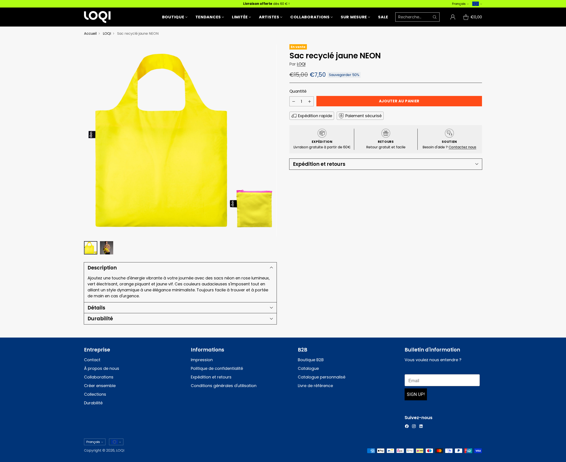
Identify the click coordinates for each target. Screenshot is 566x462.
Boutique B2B (311, 360)
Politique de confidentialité (217, 368)
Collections (95, 394)
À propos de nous (101, 368)
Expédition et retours (211, 377)
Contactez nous (462, 147)
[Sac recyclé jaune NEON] (180, 140)
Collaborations (98, 377)
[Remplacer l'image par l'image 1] (90, 247)
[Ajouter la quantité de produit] (310, 101)
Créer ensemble (100, 385)
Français (459, 3)
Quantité (297, 91)
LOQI (107, 33)
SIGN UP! (416, 394)
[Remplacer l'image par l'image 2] (106, 247)
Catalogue (308, 368)
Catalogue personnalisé (321, 377)
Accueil (90, 33)
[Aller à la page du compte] (453, 17)
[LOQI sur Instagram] (414, 427)
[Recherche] (435, 17)
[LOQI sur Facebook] (406, 427)
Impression (202, 360)
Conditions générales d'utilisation (223, 385)
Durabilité (93, 403)
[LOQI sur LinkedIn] (421, 427)
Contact (92, 360)
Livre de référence (315, 385)
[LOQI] (97, 17)
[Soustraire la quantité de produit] (294, 101)
